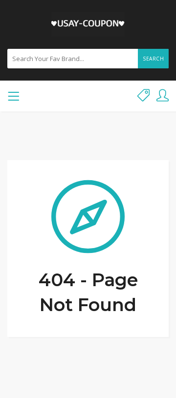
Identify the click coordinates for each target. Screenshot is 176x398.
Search (153, 58)
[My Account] (162, 95)
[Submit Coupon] (143, 95)
